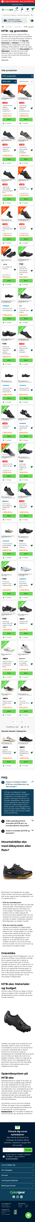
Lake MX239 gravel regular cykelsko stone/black (23, 150)
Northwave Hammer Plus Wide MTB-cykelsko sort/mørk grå (6, 350)
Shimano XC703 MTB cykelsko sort (7, 309)
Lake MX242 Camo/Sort (22, 227)
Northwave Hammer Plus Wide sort (23, 545)
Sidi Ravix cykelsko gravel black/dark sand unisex (23, 752)
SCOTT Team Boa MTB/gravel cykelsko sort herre (7, 506)
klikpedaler (5, 51)
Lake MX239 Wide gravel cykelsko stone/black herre (24, 108)
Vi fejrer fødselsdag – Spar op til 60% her (19, 1)
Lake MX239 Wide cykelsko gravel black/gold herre (7, 189)
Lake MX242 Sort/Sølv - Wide (24, 188)
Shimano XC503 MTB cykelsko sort (24, 389)
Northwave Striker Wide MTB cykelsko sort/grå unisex (7, 624)
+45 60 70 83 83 (5, 1205)
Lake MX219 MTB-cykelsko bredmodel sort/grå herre (7, 108)
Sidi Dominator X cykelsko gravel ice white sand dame (7, 664)
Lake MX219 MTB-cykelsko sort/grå (7, 465)
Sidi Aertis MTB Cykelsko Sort (23, 622)
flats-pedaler (25, 49)
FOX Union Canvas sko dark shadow (24, 310)
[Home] (3, 27)
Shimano (15, 43)
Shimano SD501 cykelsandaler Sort (24, 428)
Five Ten (25, 41)
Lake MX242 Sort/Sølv (6, 427)
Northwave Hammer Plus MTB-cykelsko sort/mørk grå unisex (23, 270)
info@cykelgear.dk (5, 1206)
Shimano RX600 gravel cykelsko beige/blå (7, 545)
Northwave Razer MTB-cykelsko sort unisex (23, 466)
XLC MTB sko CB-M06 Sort (7, 268)
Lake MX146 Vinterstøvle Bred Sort (7, 228)
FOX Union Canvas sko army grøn (24, 703)
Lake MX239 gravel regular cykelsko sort (23, 505)
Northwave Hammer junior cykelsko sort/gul (7, 583)
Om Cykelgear (6, 1170)
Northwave (5, 43)
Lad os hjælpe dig (8, 1165)
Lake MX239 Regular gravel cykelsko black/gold (23, 349)
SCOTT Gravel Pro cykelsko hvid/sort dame (23, 663)
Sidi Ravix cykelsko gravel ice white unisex (7, 751)
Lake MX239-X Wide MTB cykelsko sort (6, 149)
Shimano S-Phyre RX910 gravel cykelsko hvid (23, 584)
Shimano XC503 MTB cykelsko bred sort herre (7, 390)
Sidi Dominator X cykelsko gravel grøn (7, 703)
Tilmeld (28, 1150)
